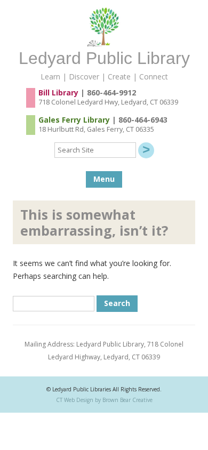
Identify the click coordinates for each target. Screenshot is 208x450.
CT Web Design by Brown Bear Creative (104, 400)
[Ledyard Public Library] (104, 43)
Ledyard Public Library (104, 58)
